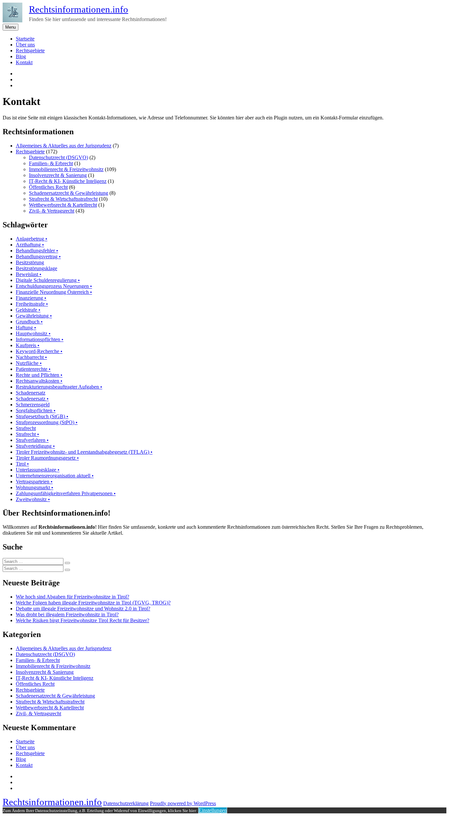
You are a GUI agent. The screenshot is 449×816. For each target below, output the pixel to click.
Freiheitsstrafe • (32, 304)
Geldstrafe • (28, 310)
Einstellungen (213, 810)
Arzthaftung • (30, 244)
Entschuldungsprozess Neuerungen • (54, 286)
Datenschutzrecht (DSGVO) (58, 157)
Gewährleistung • (34, 316)
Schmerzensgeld (33, 404)
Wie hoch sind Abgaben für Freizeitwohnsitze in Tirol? (72, 596)
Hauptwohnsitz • (33, 333)
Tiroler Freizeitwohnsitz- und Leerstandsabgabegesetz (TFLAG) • (84, 452)
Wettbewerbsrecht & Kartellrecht (63, 205)
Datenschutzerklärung (126, 803)
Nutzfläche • (29, 363)
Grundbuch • (29, 321)
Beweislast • (28, 274)
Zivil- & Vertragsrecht (51, 211)
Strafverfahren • (32, 440)
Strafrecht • (27, 434)
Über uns (25, 44)
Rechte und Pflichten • (39, 375)
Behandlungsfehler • (37, 250)
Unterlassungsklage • (37, 469)
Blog (21, 56)
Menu (10, 27)
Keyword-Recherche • (39, 351)
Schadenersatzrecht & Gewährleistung (68, 193)
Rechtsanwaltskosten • (39, 381)
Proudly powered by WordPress (183, 803)
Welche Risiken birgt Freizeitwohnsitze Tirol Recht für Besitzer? (82, 620)
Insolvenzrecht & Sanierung (58, 175)
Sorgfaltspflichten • (36, 410)
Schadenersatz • (32, 398)
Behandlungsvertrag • (38, 256)
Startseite (25, 38)
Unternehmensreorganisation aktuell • (55, 475)
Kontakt (24, 62)
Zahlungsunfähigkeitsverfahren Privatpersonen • (66, 493)
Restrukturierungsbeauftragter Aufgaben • (59, 387)
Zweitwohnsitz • (33, 499)
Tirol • (22, 464)
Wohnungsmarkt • (34, 487)
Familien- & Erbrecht (51, 163)
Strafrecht (26, 428)
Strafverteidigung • (35, 446)
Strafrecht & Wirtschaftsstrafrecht (63, 199)
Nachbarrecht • (31, 357)
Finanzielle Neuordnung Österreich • (54, 292)
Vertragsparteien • (34, 481)
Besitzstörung (30, 262)
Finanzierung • (31, 298)
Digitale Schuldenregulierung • (48, 280)
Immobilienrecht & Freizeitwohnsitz (66, 169)
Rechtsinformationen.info (78, 9)
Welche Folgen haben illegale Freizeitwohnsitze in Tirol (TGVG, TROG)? (93, 602)
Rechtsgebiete (30, 50)
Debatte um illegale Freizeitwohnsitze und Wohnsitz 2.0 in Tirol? (83, 608)
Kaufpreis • (27, 345)
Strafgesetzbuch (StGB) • (42, 416)
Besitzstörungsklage (36, 268)
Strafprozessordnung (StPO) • (47, 422)
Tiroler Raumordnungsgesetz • (47, 458)
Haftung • (26, 327)
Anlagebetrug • (31, 239)
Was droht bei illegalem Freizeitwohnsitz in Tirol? (67, 614)
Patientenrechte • (33, 369)
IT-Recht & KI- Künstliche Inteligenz (67, 181)
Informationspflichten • (39, 339)
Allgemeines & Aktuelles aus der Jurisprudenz (63, 145)
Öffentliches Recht (48, 187)
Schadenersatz (30, 392)
